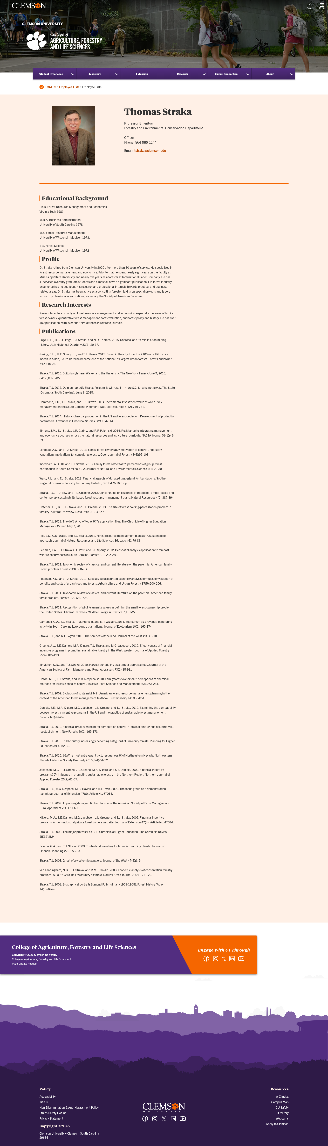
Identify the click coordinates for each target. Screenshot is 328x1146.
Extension (142, 74)
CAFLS (51, 87)
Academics (94, 74)
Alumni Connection (226, 74)
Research (182, 74)
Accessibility (47, 1096)
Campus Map (280, 1102)
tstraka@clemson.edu (150, 150)
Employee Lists (69, 87)
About (270, 74)
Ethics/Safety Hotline (52, 1113)
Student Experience (51, 74)
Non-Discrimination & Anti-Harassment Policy (69, 1107)
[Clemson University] (29, 9)
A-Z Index (282, 1096)
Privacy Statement (51, 1118)
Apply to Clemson (277, 1124)
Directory (283, 1113)
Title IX (43, 1102)
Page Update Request (24, 963)
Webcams (282, 1118)
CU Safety (282, 1107)
